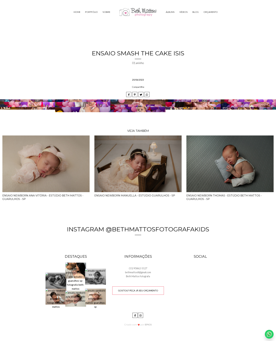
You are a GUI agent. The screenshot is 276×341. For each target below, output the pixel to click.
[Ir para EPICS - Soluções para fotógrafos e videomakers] (138, 324)
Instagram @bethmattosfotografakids (138, 229)
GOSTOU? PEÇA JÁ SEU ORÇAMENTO (138, 290)
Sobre (106, 12)
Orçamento (210, 12)
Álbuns (170, 12)
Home (77, 12)
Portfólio (91, 12)
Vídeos (183, 12)
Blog (195, 12)
